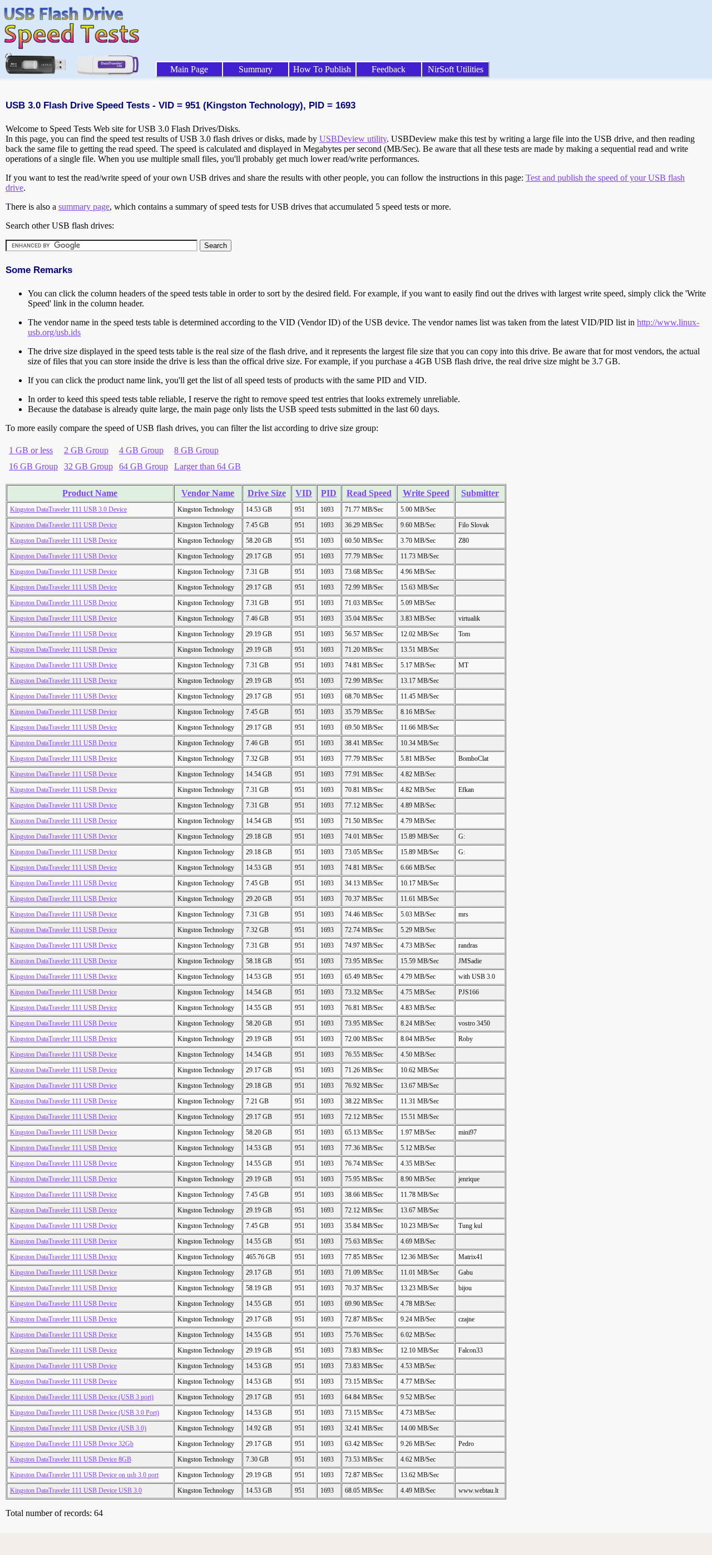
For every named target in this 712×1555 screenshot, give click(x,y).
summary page (84, 206)
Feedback (389, 69)
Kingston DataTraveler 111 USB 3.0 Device (68, 509)
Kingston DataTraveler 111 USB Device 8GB (70, 1459)
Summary (256, 69)
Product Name (89, 493)
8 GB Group (196, 450)
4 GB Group (141, 450)
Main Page (189, 69)
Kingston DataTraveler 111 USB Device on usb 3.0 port (84, 1475)
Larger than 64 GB (207, 466)
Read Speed (369, 493)
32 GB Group (88, 466)
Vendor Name (207, 493)
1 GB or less (31, 450)
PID (329, 493)
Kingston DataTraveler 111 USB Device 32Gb (72, 1444)
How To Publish (322, 69)
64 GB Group (143, 466)
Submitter (480, 493)
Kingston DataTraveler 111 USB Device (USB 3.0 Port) (84, 1413)
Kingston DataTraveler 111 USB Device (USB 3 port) (82, 1397)
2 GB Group (86, 450)
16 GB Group (33, 466)
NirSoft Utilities (455, 69)
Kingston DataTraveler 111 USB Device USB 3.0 (76, 1490)
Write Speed (426, 493)
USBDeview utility (353, 138)
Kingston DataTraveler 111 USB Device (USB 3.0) (78, 1428)
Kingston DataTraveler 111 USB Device (63, 525)
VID (303, 493)
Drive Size (267, 493)
